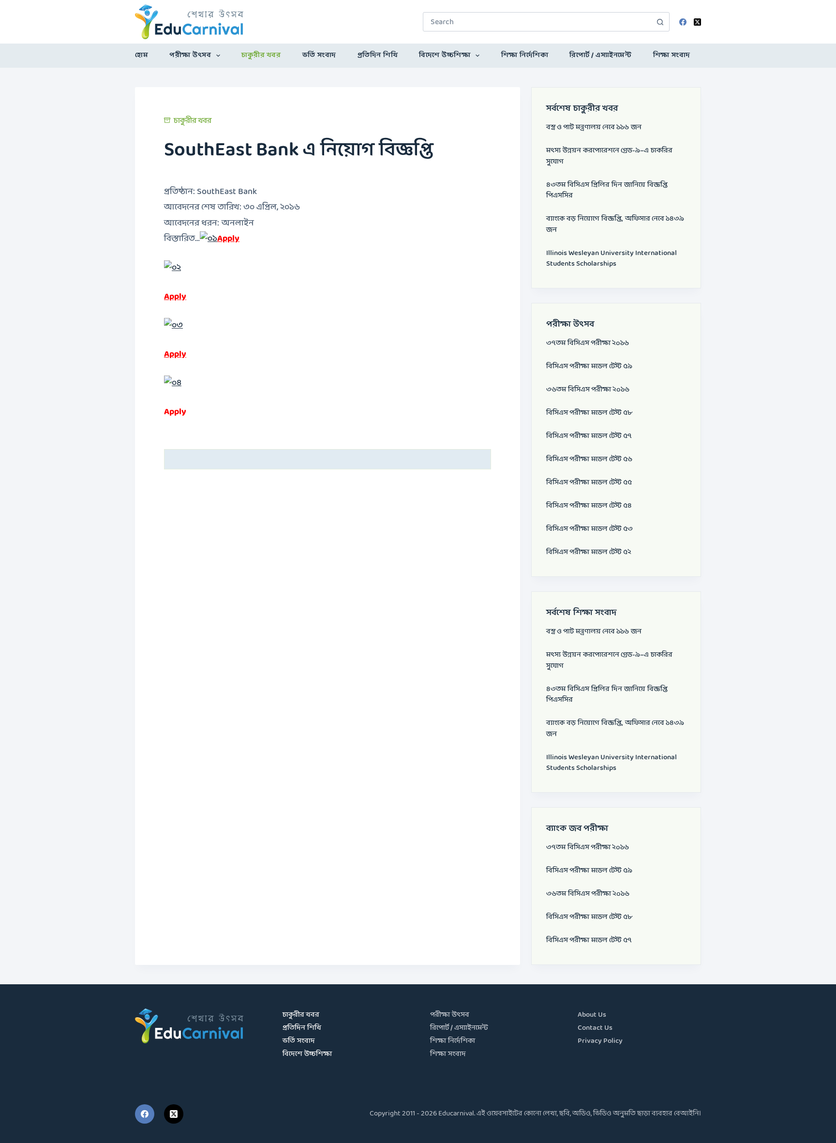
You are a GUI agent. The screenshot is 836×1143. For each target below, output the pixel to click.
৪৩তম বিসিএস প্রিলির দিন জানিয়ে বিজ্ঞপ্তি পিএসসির (607, 190)
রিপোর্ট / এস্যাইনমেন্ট (600, 55)
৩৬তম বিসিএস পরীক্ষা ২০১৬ (587, 390)
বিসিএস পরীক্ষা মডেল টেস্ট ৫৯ (589, 367)
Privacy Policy (600, 1041)
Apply (228, 238)
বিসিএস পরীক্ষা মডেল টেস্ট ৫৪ (589, 506)
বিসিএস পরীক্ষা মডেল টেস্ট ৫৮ (589, 413)
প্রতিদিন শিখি (378, 55)
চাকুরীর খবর (261, 55)
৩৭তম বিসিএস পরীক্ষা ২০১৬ (587, 343)
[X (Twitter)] (697, 22)
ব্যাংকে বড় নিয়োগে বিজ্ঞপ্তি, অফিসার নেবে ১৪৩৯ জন (615, 224)
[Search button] (660, 22)
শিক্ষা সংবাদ (671, 55)
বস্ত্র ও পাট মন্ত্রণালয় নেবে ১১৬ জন (594, 127)
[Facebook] (683, 22)
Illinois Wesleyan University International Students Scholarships (611, 259)
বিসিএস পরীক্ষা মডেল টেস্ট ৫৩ (589, 529)
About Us (592, 1015)
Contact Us (595, 1028)
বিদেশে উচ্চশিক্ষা (444, 55)
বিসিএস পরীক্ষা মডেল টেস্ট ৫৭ (589, 436)
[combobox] (537, 21)
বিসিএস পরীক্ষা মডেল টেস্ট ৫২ (588, 552)
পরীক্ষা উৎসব (190, 55)
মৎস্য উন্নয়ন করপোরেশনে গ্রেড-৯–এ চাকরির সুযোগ (609, 156)
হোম (141, 55)
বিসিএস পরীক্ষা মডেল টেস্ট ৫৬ (589, 459)
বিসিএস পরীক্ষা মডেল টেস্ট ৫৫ (589, 483)
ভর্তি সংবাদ (319, 55)
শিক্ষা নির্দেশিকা (525, 55)
